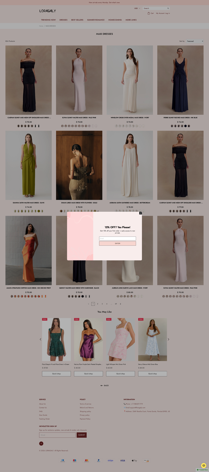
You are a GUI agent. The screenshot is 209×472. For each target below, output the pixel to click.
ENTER (117, 243)
